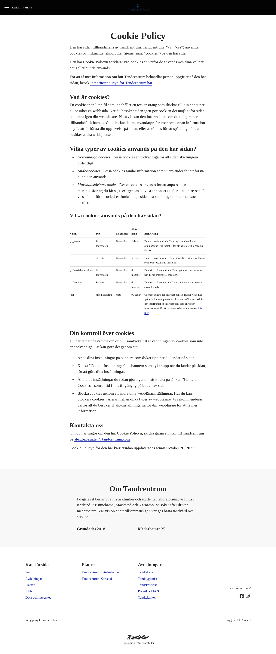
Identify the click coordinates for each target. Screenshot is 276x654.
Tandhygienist (147, 579)
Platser (30, 585)
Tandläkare (145, 572)
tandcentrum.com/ (240, 588)
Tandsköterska (148, 585)
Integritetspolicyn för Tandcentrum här (121, 83)
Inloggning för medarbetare (41, 620)
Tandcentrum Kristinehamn (100, 572)
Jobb (28, 591)
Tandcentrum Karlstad (97, 579)
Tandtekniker (147, 597)
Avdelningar (33, 579)
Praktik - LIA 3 (148, 591)
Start (28, 572)
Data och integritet (38, 597)
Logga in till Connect (238, 620)
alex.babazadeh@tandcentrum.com (102, 439)
